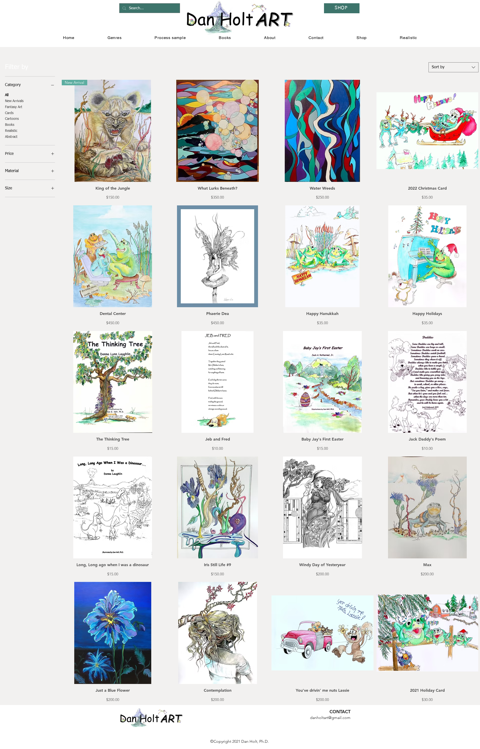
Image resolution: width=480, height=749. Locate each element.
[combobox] (453, 67)
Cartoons (12, 119)
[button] (114, 38)
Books (9, 125)
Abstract (11, 137)
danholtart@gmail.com (330, 717)
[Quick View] (218, 131)
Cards (9, 113)
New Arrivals (14, 101)
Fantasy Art (13, 107)
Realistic (11, 131)
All (6, 95)
